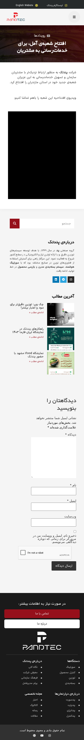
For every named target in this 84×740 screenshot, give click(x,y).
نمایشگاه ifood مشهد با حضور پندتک (29, 355)
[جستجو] (15, 223)
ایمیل (71, 500)
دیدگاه (70, 434)
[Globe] (34, 735)
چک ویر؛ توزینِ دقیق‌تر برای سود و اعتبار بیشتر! (27, 306)
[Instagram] (50, 735)
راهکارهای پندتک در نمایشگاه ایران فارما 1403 (28, 331)
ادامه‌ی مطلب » (36, 312)
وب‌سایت (70, 516)
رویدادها (39, 35)
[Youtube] (42, 735)
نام (73, 485)
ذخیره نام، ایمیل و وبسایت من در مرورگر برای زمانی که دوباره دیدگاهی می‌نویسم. (54, 538)
